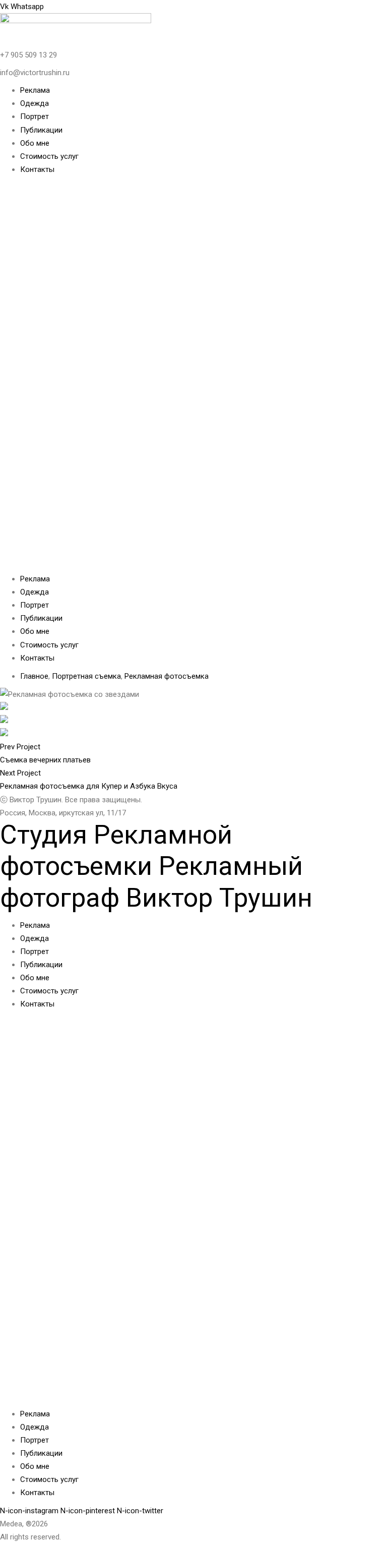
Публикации (41, 130)
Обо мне (34, 143)
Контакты (37, 169)
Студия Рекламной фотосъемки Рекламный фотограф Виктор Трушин (156, 866)
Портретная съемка (86, 676)
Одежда (34, 103)
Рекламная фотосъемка (166, 676)
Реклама (35, 90)
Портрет (34, 116)
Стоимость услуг (49, 156)
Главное (34, 676)
